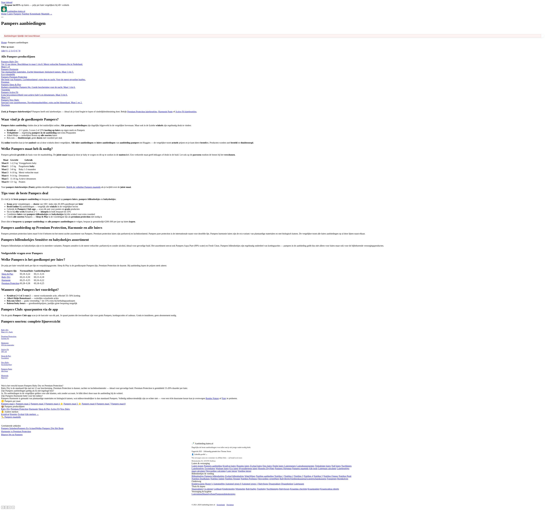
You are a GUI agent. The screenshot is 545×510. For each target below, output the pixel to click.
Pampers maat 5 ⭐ (72, 404)
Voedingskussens (297, 479)
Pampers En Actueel (27, 428)
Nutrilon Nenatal (232, 479)
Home (4, 14)
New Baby (65, 409)
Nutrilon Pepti (345, 476)
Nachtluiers (346, 466)
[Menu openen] (2, 17)
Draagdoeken (287, 484)
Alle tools (313, 468)
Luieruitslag (197, 494)
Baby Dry (6, 277)
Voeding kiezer (244, 471)
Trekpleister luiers (323, 466)
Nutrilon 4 (308, 476)
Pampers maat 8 (118, 404)
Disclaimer (230, 505)
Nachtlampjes (272, 489)
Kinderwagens (198, 484)
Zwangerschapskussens (315, 479)
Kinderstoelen (228, 489)
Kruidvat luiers (229, 466)
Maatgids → (46, 14)
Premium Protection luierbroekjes (142, 111)
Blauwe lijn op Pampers (12, 434)
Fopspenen (332, 479)
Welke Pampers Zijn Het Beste (50, 428)
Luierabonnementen (305, 466)
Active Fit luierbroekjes (185, 111)
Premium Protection (10, 283)
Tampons (220, 494)
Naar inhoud (6, 2)
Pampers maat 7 (104, 404)
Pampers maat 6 (89, 404)
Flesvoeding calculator (216, 471)
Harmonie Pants (165, 111)
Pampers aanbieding (213, 466)
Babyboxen (284, 489)
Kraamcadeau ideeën (329, 489)
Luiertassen (299, 484)
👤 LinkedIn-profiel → (199, 454)
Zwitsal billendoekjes (234, 476)
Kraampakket (314, 489)
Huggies (13, 414)
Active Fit (55, 409)
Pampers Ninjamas (283, 468)
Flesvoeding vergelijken (268, 479)
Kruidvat (5, 414)
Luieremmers (290, 466)
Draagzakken (275, 484)
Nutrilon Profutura (249, 479)
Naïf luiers (336, 466)
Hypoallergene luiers (248, 468)
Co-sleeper (208, 489)
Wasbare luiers (222, 468)
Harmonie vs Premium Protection (16, 431)
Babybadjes (251, 489)
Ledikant (218, 489)
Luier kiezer (231, 471)
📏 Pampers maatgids (11, 417)
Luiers (10, 14)
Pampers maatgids (300, 468)
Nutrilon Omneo (330, 476)
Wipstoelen (240, 489)
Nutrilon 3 (298, 476)
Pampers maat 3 (38, 404)
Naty (224, 398)
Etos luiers (267, 466)
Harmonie (6, 280)
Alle (3, 51)
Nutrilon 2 (288, 476)
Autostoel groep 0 (233, 484)
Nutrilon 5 (318, 476)
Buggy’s (209, 484)
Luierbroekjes (198, 468)
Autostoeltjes (219, 484)
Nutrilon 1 (279, 476)
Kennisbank (35, 14)
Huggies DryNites (266, 468)
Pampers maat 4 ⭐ (54, 404)
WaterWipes (250, 476)
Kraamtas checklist (298, 489)
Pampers (17, 14)
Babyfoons (263, 484)
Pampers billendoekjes (214, 476)
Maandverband (209, 494)
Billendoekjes (198, 476)
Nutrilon (25, 14)
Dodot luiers (278, 466)
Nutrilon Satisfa (217, 479)
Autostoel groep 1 (250, 484)
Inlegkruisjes (229, 494)
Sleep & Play (7, 274)
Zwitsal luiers (256, 466)
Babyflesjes (285, 479)
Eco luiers (233, 468)
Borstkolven (342, 479)
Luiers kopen (197, 466)
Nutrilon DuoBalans (201, 479)
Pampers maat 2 (23, 404)
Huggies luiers (242, 466)
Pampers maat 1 (8, 404)
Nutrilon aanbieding (265, 476)
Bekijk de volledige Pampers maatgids (83, 187)
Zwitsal (21, 414)
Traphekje (261, 489)
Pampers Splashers (9, 428)
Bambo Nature (212, 398)
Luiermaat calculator (327, 468)
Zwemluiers (210, 468)
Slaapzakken (197, 489)
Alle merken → (32, 414)
